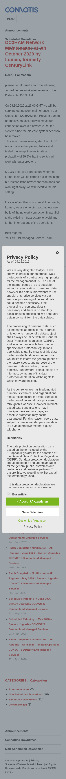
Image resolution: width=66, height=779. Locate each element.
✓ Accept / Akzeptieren (32, 501)
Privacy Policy (32, 526)
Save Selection (32, 512)
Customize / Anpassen (32, 520)
